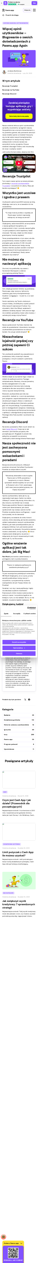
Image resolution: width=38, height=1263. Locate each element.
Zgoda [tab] (6, 613)
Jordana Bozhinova (14, 71)
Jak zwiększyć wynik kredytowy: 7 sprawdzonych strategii (18, 904)
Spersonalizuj (18, 648)
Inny (5, 735)
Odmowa (19, 653)
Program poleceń (11, 744)
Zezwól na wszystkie (19, 642)
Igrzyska (7, 730)
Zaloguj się (27, 10)
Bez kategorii (8, 893)
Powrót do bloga (12, 15)
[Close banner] (1, 3)
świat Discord (11, 429)
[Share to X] (25, 699)
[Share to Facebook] (29, 699)
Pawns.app (8, 739)
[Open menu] (34, 10)
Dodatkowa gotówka (12, 720)
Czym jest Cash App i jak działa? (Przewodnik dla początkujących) (16, 803)
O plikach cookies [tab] (29, 613)
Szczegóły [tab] (16, 613)
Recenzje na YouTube (10, 90)
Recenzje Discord (9, 94)
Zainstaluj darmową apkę (19, 116)
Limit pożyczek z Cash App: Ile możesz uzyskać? (18, 854)
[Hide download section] (21, 1243)
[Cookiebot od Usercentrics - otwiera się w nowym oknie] (27, 608)
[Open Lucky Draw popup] (3, 1236)
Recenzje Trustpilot (10, 86)
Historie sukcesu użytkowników (15, 23)
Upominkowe (9, 749)
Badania (7, 715)
